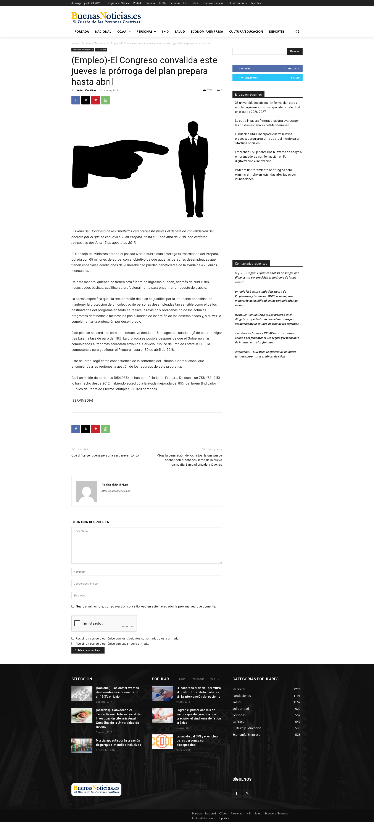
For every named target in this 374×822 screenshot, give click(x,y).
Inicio (74, 43)
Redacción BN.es (86, 90)
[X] (85, 100)
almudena (242, 352)
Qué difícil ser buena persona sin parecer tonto (105, 455)
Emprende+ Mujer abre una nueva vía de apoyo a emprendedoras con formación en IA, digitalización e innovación (268, 156)
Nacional (101, 49)
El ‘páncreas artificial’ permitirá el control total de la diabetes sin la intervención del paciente (198, 692)
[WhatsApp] (105, 100)
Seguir (295, 77)
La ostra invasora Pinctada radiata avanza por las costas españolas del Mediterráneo (267, 123)
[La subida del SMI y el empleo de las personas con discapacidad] (162, 741)
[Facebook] (75, 100)
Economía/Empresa (93, 43)
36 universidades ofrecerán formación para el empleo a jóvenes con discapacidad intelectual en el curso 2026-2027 (267, 107)
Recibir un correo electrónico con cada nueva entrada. (112, 643)
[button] (297, 31)
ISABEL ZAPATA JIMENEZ (250, 315)
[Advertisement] (267, 223)
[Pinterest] (95, 100)
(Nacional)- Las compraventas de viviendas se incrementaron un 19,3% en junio (117, 692)
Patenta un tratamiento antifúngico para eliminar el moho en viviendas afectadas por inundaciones (265, 174)
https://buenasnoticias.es (116, 490)
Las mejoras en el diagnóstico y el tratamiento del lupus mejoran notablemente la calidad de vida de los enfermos (267, 319)
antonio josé (243, 291)
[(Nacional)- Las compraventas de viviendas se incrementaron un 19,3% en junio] (81, 693)
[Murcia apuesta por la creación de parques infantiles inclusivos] (81, 746)
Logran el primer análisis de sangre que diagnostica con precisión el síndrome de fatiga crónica (267, 277)
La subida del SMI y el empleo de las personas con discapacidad (197, 741)
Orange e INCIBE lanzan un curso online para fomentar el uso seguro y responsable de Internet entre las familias (267, 337)
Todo (182, 679)
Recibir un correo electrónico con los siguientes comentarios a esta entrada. (127, 638)
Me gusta (294, 68)
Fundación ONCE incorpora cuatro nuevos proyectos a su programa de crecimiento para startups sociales (267, 138)
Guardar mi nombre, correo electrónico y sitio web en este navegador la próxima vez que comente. (146, 606)
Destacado (198, 679)
